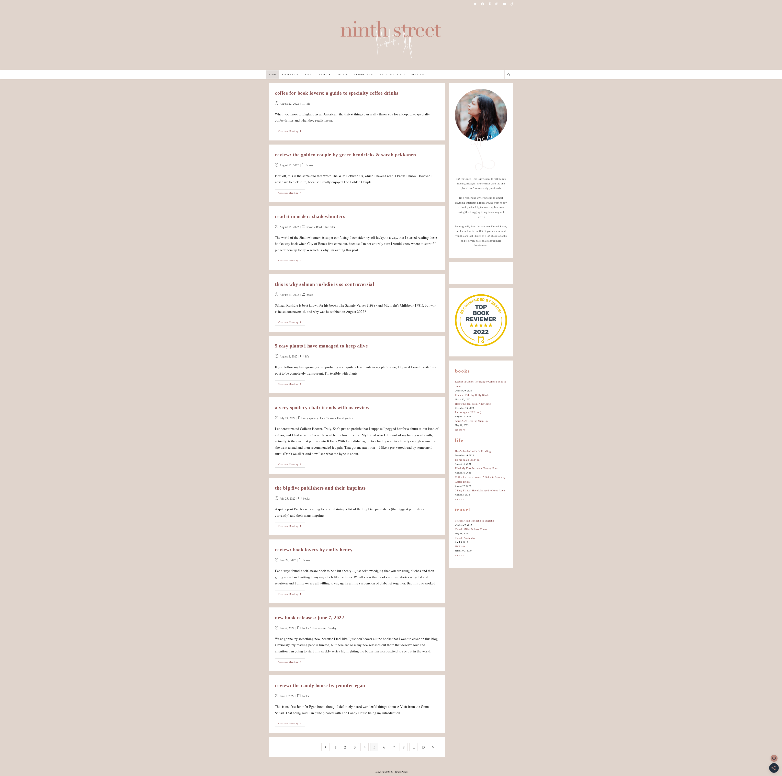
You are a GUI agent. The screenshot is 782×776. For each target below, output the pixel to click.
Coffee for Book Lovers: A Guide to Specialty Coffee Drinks (336, 93)
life (308, 103)
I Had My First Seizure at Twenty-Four (476, 468)
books (309, 165)
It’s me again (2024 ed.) (468, 412)
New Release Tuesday (324, 628)
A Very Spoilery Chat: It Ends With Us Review (322, 407)
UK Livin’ (460, 546)
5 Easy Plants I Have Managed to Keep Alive (321, 346)
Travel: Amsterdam (465, 537)
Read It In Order (325, 227)
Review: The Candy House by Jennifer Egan (320, 685)
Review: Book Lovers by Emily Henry (314, 549)
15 (423, 747)
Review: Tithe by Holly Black (472, 395)
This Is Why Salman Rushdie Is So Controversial (324, 284)
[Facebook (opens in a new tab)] (483, 4)
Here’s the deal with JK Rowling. (473, 403)
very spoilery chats (314, 418)
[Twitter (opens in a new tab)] (475, 4)
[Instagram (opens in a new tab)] (496, 4)
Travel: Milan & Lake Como (471, 529)
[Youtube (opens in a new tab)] (504, 4)
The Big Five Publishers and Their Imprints (320, 488)
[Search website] (509, 75)
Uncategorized (345, 418)
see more (460, 429)
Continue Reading (291, 131)
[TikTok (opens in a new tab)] (510, 4)
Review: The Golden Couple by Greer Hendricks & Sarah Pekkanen (345, 154)
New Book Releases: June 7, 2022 (309, 617)
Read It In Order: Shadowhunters (310, 216)
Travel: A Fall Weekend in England (474, 520)
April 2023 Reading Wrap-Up (471, 420)
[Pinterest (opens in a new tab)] (490, 4)
